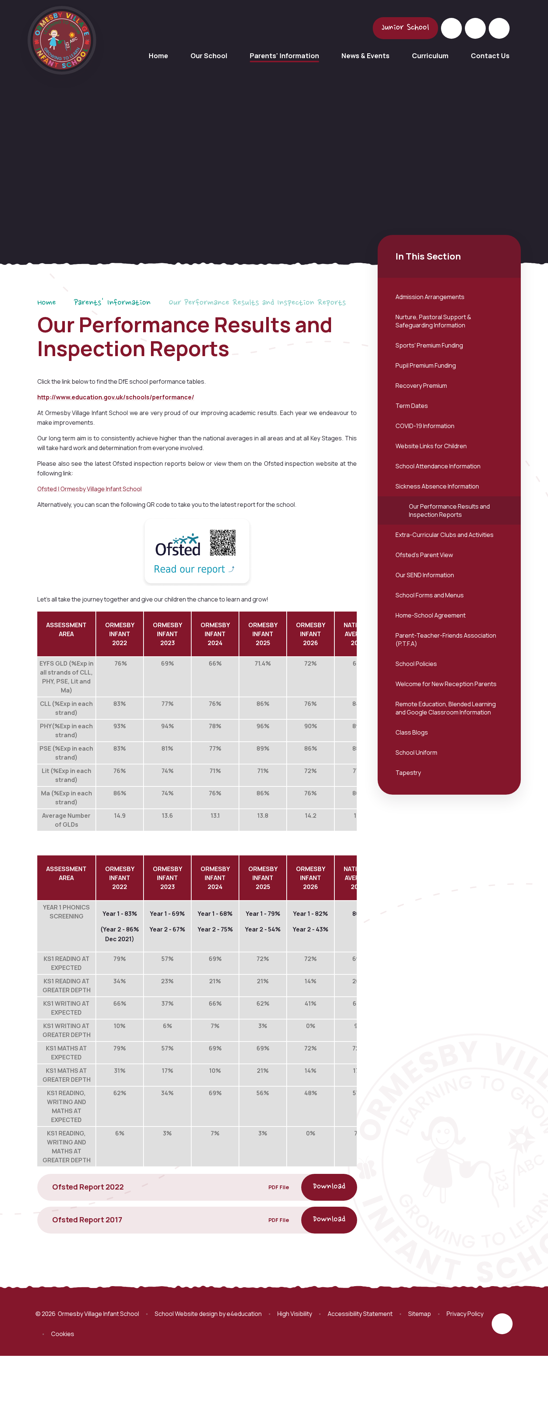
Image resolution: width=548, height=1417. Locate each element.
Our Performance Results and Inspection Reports (257, 303)
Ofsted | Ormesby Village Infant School (89, 489)
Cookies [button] (62, 1334)
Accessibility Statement (360, 1314)
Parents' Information (112, 303)
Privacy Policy (465, 1314)
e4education (244, 1314)
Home (46, 303)
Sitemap (419, 1314)
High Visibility (294, 1314)
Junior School (405, 28)
